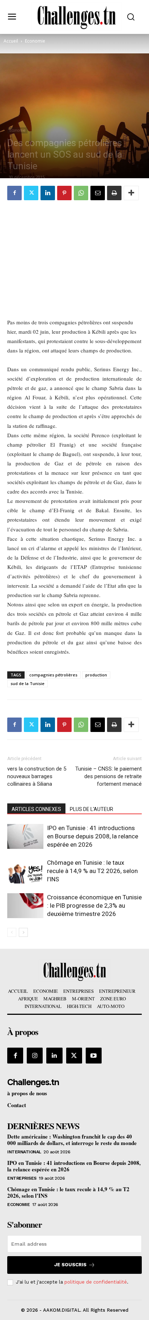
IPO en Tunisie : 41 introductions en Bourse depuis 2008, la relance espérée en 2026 (92, 836)
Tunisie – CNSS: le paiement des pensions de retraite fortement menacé (108, 776)
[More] (131, 193)
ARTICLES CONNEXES (36, 809)
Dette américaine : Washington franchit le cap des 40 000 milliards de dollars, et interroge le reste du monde (72, 1139)
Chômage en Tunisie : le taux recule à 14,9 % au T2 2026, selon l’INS (92, 871)
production (96, 674)
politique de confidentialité (95, 1282)
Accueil (11, 41)
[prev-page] (11, 932)
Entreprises (22, 1178)
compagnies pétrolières (53, 674)
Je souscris (70, 1264)
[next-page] (23, 932)
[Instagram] (35, 1056)
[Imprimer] (114, 193)
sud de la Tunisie (27, 683)
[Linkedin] (48, 193)
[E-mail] (97, 193)
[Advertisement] (74, 255)
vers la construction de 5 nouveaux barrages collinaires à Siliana (36, 776)
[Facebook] (14, 193)
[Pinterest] (64, 193)
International (24, 1151)
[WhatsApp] (81, 193)
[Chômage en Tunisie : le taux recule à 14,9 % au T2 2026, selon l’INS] (25, 871)
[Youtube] (94, 1056)
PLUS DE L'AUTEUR (91, 809)
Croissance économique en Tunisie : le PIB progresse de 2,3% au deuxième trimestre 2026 (94, 905)
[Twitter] (31, 193)
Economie (35, 41)
